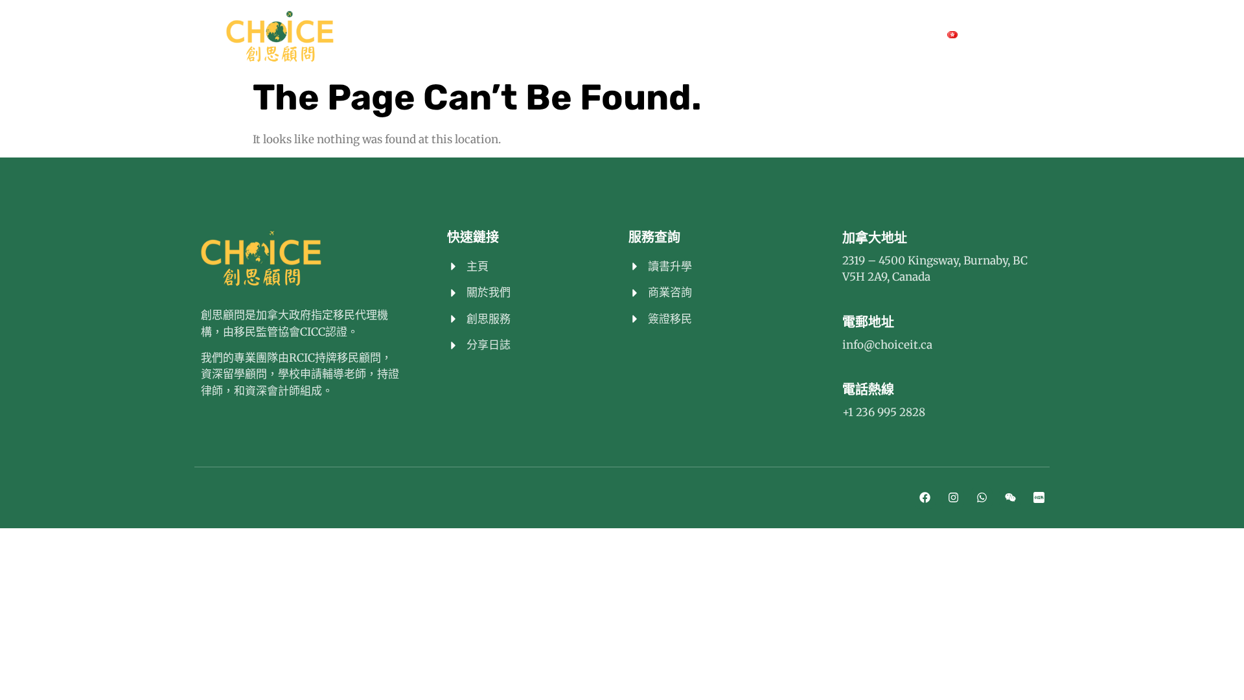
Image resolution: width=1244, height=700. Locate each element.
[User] (1042, 35)
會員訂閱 (522, 34)
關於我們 (457, 34)
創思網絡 (666, 34)
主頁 (403, 34)
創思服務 (587, 34)
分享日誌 (731, 34)
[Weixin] (884, 35)
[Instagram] (833, 35)
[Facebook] (808, 35)
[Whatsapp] (858, 35)
